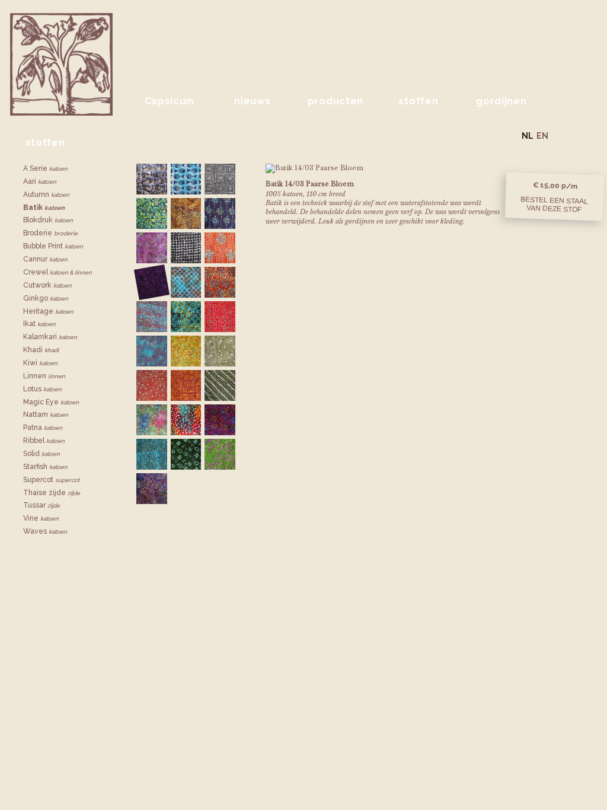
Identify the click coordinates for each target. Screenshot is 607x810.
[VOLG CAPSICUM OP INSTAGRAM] (573, 135)
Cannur (45, 259)
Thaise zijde (51, 493)
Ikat (39, 324)
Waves (45, 531)
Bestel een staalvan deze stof (554, 203)
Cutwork (47, 285)
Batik (44, 207)
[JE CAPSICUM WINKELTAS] (589, 135)
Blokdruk (48, 220)
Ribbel (44, 440)
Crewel (57, 272)
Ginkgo (45, 298)
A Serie (45, 168)
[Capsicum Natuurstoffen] (208, 41)
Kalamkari (50, 337)
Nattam (45, 414)
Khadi (41, 350)
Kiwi (40, 363)
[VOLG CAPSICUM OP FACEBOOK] (560, 135)
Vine (41, 518)
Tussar (41, 505)
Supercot (51, 480)
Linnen (44, 376)
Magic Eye (51, 402)
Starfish (45, 467)
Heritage (48, 311)
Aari (39, 181)
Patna (42, 427)
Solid (41, 453)
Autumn (46, 194)
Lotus (42, 389)
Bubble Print (53, 246)
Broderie (50, 233)
